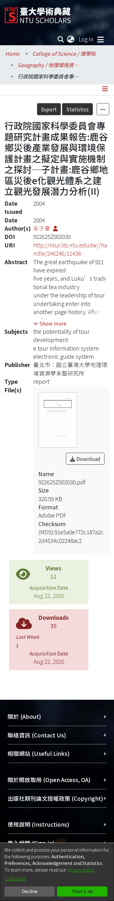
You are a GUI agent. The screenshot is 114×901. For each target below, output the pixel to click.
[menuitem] (70, 39)
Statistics (77, 109)
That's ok (82, 891)
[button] (50, 323)
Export (49, 109)
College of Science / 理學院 (64, 53)
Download (87, 459)
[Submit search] (61, 39)
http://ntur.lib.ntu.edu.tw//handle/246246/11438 (70, 249)
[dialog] (57, 872)
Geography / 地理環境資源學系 (49, 65)
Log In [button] (86, 39)
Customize (15, 878)
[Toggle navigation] (100, 39)
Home (12, 53)
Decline (30, 891)
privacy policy (80, 870)
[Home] (38, 13)
